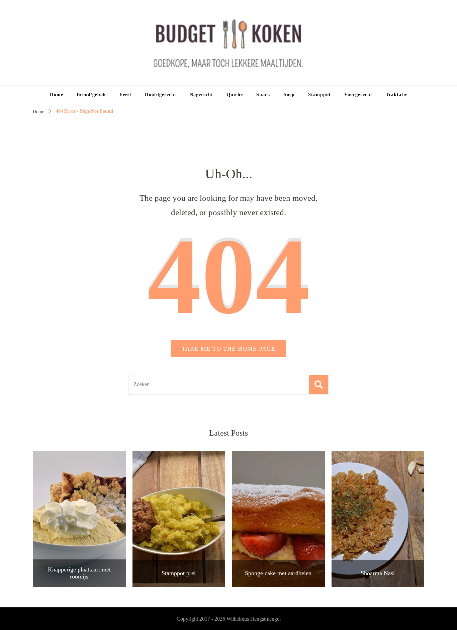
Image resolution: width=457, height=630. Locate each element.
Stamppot (319, 94)
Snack (263, 94)
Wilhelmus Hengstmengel (253, 619)
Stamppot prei (179, 573)
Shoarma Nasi (378, 573)
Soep (289, 94)
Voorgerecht (358, 94)
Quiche (234, 94)
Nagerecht (201, 94)
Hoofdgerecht (160, 94)
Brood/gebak (91, 94)
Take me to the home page (228, 348)
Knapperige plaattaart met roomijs (79, 573)
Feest (125, 94)
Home (56, 94)
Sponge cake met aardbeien (278, 573)
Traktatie (396, 94)
